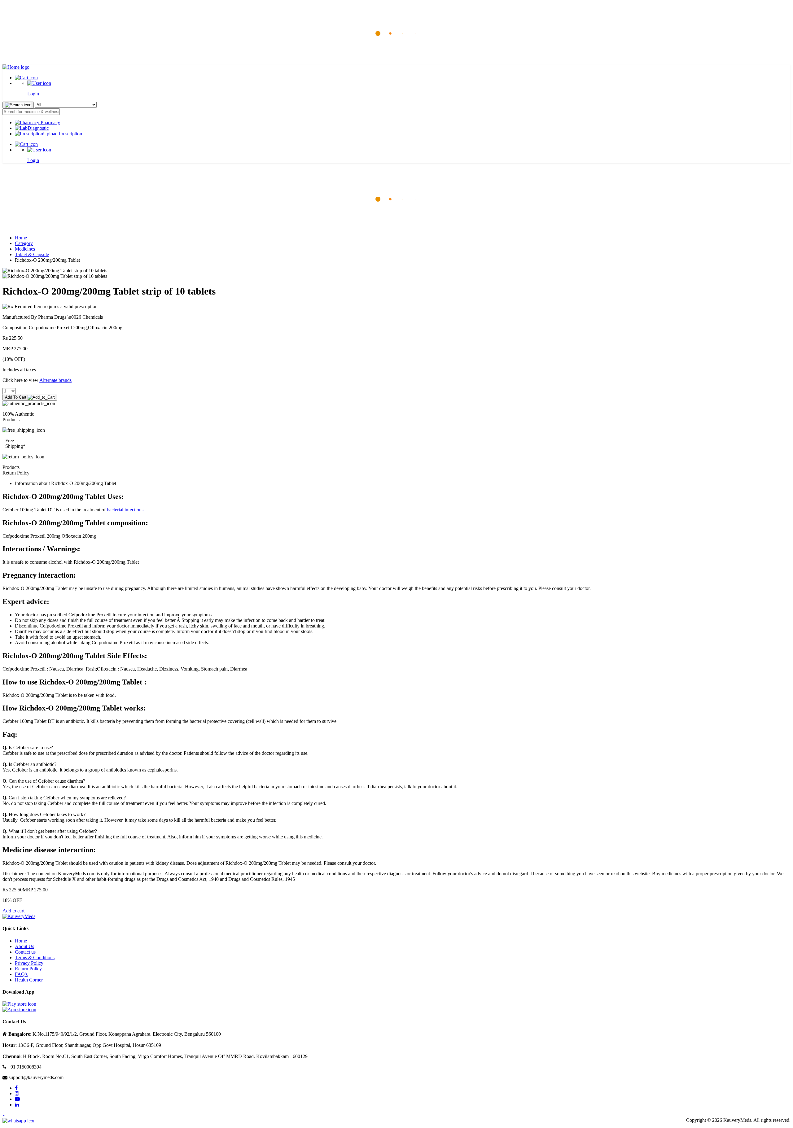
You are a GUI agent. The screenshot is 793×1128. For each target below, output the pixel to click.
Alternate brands (55, 380)
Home (21, 237)
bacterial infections (125, 509)
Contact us (25, 952)
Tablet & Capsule (32, 254)
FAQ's (21, 974)
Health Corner (29, 979)
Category (24, 243)
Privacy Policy (29, 963)
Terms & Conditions (35, 957)
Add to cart (13, 910)
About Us (24, 946)
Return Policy (28, 968)
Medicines (25, 248)
